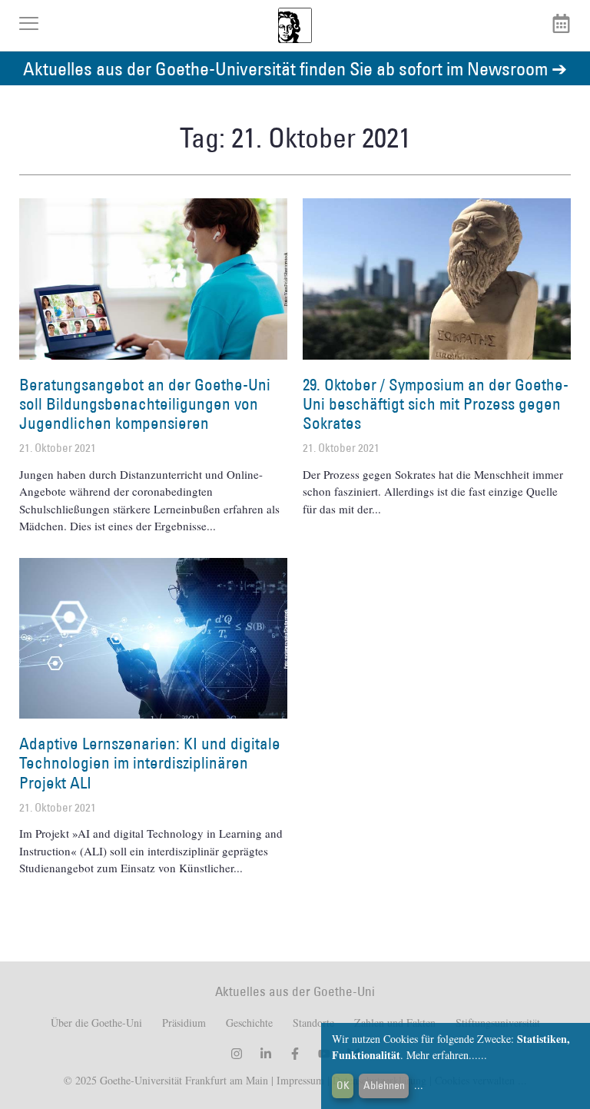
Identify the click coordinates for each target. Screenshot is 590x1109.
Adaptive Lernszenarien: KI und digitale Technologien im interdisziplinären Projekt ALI (149, 762)
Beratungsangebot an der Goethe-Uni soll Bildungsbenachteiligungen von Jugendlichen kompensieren (144, 403)
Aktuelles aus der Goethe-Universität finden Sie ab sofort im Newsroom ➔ (295, 68)
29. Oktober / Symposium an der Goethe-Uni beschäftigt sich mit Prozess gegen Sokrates (435, 403)
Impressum (298, 1080)
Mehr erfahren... (442, 1055)
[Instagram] (236, 1054)
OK (343, 1085)
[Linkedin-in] (266, 1054)
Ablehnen (384, 1085)
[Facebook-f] (295, 1054)
